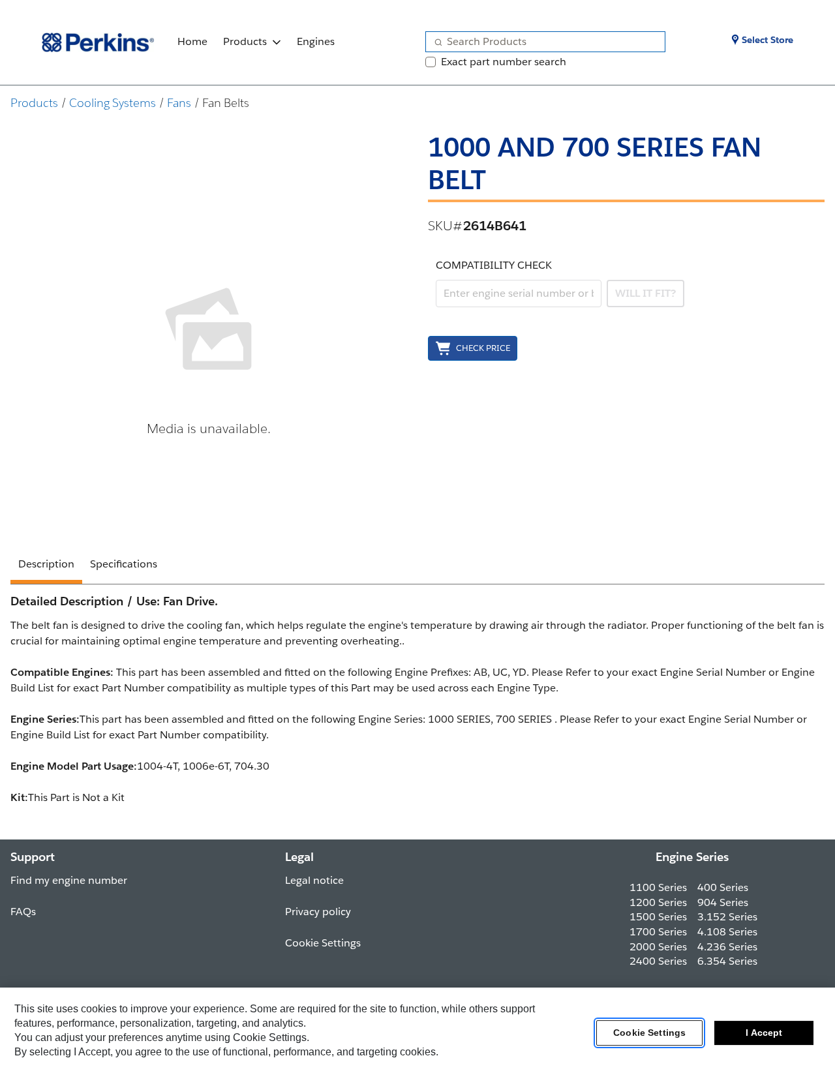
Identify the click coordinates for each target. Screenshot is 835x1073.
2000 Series (658, 947)
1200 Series (658, 902)
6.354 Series (727, 961)
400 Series (722, 887)
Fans (179, 102)
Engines (316, 41)
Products (245, 41)
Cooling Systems (112, 102)
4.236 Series (727, 947)
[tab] (46, 566)
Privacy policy (318, 911)
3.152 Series (727, 917)
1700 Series (658, 932)
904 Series (722, 902)
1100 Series (658, 887)
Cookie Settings (649, 1033)
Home (192, 41)
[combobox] (540, 42)
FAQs (23, 911)
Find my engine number (68, 880)
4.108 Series (727, 932)
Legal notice (314, 880)
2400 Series (658, 961)
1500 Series (658, 917)
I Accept (764, 1033)
